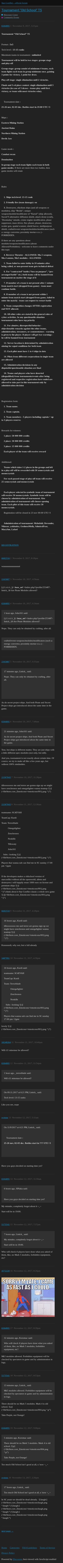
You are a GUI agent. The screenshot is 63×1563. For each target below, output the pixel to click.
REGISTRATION (10, 545)
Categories (14, 1548)
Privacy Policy (8, 1553)
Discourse (17, 1559)
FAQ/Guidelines (29, 1548)
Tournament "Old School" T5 (21, 10)
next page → (7, 1531)
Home (4, 1548)
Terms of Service (47, 1548)
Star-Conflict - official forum (14, 3)
